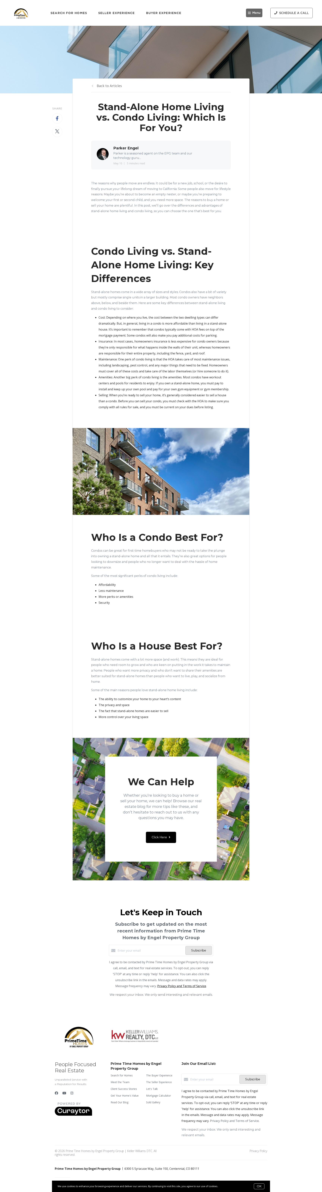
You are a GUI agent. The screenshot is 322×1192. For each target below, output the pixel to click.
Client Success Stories (124, 1089)
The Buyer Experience (159, 1075)
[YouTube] (64, 1093)
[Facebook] (56, 1093)
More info (224, 1186)
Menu (256, 12)
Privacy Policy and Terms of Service (181, 986)
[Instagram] (71, 1093)
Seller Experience (116, 13)
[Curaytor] (73, 1115)
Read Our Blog (119, 1102)
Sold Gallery (153, 1102)
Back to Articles (109, 85)
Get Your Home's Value (125, 1095)
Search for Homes (68, 13)
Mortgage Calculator (158, 1095)
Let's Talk (152, 1089)
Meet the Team (120, 1082)
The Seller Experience (159, 1082)
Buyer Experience (163, 13)
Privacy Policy (258, 1151)
